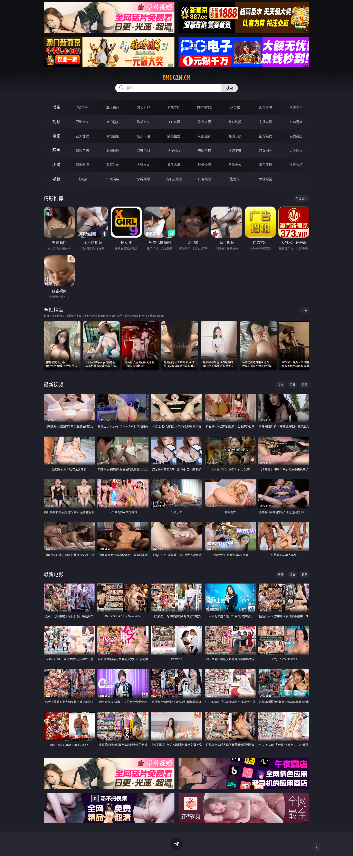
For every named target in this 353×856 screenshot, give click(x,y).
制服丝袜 (204, 136)
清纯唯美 (234, 150)
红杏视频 (204, 179)
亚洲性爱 (82, 136)
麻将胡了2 (204, 107)
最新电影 (53, 574)
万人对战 (143, 107)
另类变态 (296, 136)
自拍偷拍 (112, 122)
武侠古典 (173, 164)
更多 (304, 385)
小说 (56, 164)
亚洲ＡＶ (82, 122)
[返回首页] (316, 847)
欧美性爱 (173, 136)
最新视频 (53, 384)
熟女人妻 (204, 122)
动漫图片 (173, 150)
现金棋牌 (265, 107)
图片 (56, 150)
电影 (56, 136)
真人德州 (112, 107)
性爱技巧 (296, 164)
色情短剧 (265, 179)
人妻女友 (143, 164)
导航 (56, 179)
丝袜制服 (234, 122)
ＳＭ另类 (296, 122)
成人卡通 (143, 136)
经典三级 (234, 136)
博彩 (56, 107)
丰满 (281, 574)
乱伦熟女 (265, 136)
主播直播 (265, 122)
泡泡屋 (235, 179)
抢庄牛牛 (296, 107)
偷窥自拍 (82, 150)
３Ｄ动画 (173, 122)
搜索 (229, 88)
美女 (281, 385)
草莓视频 (143, 179)
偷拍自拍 (112, 136)
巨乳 (292, 385)
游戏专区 (173, 107)
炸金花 (235, 107)
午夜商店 (112, 179)
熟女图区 (265, 150)
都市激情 (82, 164)
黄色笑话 (265, 164)
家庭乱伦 (112, 164)
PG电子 (82, 107)
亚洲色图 (112, 150)
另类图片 (296, 150)
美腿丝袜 (204, 150)
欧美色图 (143, 150)
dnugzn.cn (176, 77)
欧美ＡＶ (143, 122)
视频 (56, 122)
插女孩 (82, 179)
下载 (304, 310)
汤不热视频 (174, 179)
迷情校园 (204, 164)
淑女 (292, 574)
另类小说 (234, 164)
